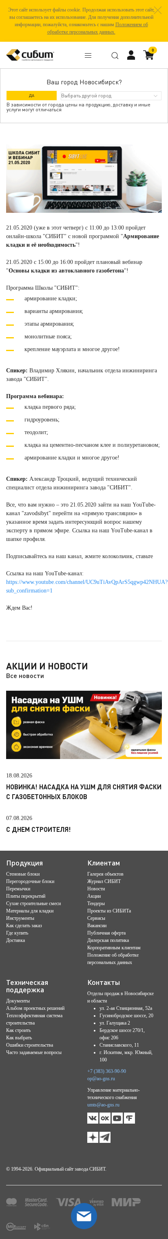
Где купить (17, 933)
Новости (96, 889)
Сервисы (96, 918)
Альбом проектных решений (35, 1008)
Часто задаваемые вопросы (34, 1052)
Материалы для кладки (29, 911)
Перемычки (18, 889)
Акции (94, 896)
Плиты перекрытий (25, 896)
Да (31, 95)
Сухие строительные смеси (33, 903)
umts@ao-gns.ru (103, 1105)
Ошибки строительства (29, 1045)
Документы (18, 1001)
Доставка (15, 940)
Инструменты (20, 918)
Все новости (25, 675)
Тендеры (96, 903)
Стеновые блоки (23, 874)
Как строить (18, 1030)
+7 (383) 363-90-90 (106, 1071)
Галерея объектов (105, 874)
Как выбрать (19, 1038)
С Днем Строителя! (38, 829)
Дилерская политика (108, 940)
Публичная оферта (106, 933)
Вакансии (96, 925)
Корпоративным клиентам (114, 948)
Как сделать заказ (24, 925)
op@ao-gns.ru (101, 1078)
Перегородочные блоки (30, 881)
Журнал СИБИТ (104, 881)
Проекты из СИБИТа (109, 911)
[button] (158, 10)
